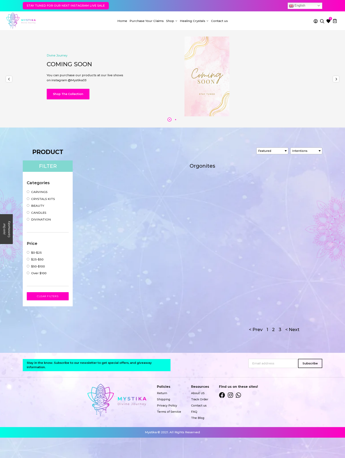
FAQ (194, 411)
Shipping (163, 399)
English (299, 5)
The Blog (197, 418)
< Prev (256, 329)
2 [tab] (175, 120)
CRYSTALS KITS (43, 199)
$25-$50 (37, 259)
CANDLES (38, 213)
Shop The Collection (68, 94)
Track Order (199, 399)
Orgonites (202, 166)
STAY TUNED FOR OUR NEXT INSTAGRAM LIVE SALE (66, 5)
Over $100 (39, 273)
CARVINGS (39, 192)
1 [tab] (170, 120)
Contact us (199, 405)
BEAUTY (37, 206)
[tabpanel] (172, 76)
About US (198, 393)
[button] (6, 229)
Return (162, 393)
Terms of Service (169, 411)
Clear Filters (48, 296)
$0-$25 (36, 252)
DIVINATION (41, 219)
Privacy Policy (167, 405)
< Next (292, 329)
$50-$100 (38, 266)
